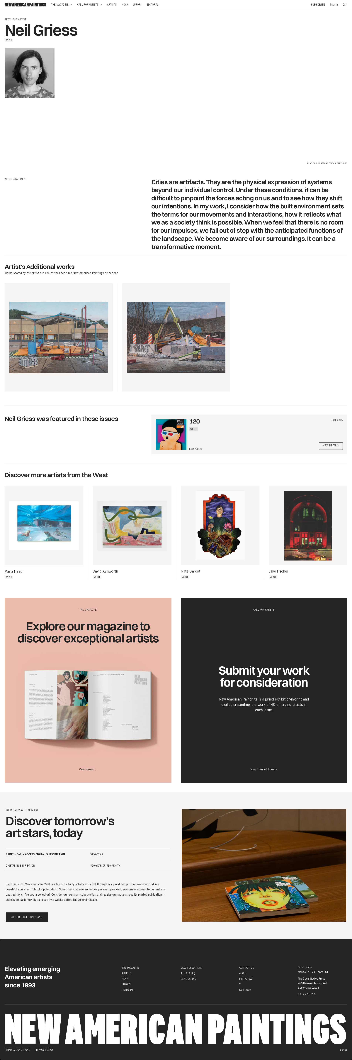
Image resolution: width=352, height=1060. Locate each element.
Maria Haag (13, 571)
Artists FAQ (188, 973)
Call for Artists (191, 968)
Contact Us (246, 968)
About (243, 973)
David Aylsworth (105, 571)
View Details (331, 446)
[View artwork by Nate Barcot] (220, 525)
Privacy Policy (44, 1050)
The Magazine (130, 968)
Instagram (246, 979)
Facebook (245, 990)
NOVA (125, 979)
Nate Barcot (191, 571)
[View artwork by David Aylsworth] (132, 525)
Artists (127, 973)
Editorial (128, 990)
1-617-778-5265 (307, 994)
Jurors (126, 984)
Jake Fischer (278, 571)
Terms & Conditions (17, 1050)
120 (194, 421)
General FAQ (188, 979)
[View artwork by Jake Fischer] (308, 525)
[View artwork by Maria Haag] (44, 525)
